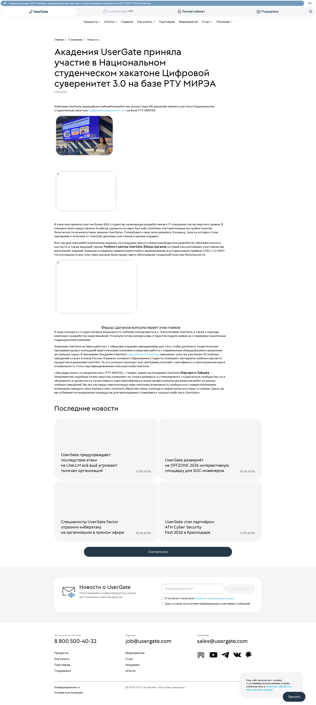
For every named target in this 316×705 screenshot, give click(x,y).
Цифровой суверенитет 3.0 (108, 110)
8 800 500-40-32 (75, 641)
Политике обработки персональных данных (268, 688)
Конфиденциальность (67, 687)
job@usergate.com (148, 641)
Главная (59, 39)
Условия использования (68, 692)
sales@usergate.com (222, 641)
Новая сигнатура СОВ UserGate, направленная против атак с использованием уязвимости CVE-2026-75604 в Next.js (80, 3)
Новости (92, 39)
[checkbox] (162, 598)
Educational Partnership (143, 354)
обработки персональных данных (214, 598)
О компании (75, 39)
